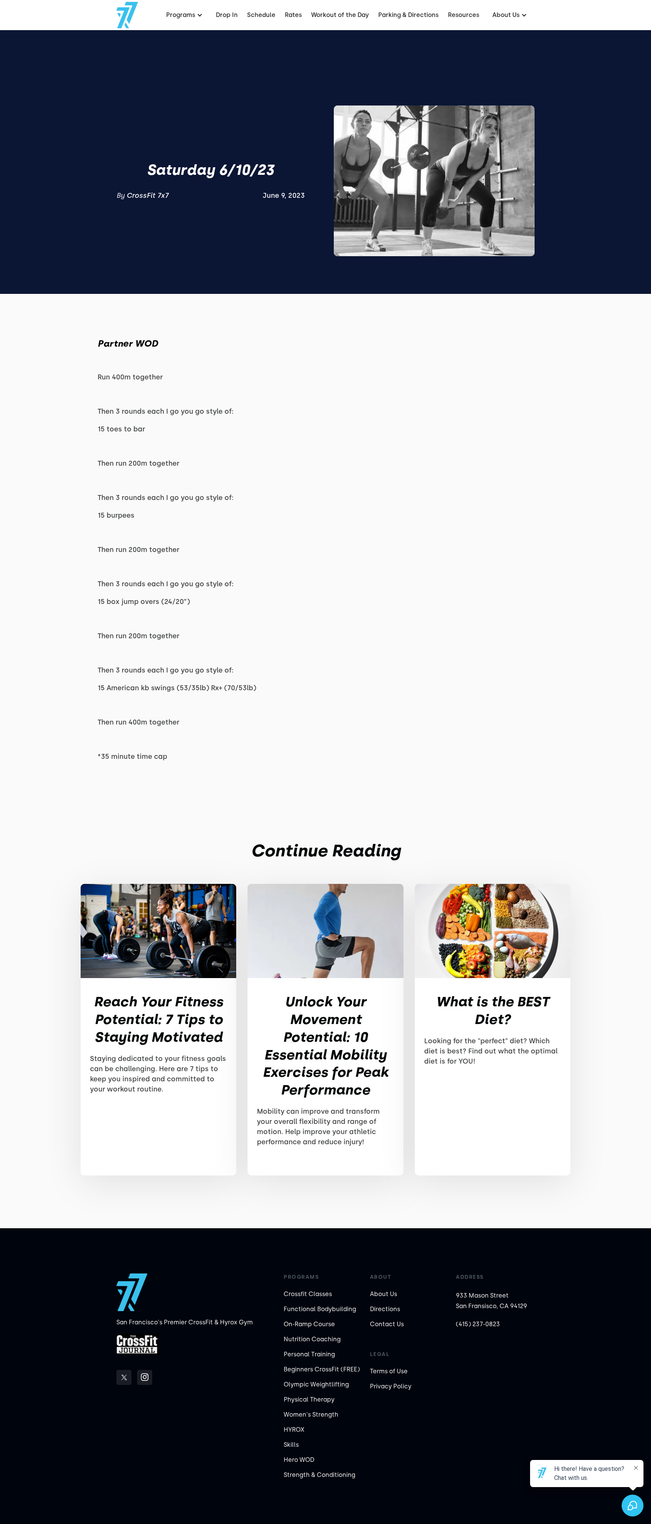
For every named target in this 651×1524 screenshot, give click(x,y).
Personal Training (309, 1354)
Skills (291, 1444)
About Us (383, 1294)
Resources (463, 14)
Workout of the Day (340, 14)
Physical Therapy (309, 1399)
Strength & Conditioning (319, 1474)
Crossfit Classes (308, 1294)
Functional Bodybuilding (320, 1309)
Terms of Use (389, 1371)
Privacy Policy (390, 1386)
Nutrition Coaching (312, 1339)
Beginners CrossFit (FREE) (322, 1369)
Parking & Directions (408, 14)
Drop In (227, 14)
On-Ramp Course (309, 1324)
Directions (385, 1309)
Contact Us (387, 1324)
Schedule (261, 14)
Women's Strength (311, 1414)
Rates (293, 14)
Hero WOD (299, 1459)
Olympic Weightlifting (316, 1384)
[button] (183, 15)
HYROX (294, 1429)
